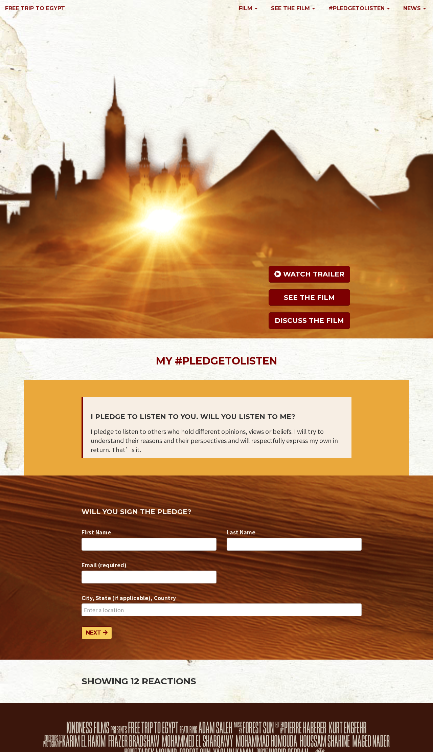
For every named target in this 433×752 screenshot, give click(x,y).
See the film (309, 297)
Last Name (241, 532)
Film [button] (246, 8)
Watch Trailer (312, 274)
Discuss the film (309, 320)
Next (94, 632)
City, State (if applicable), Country (129, 598)
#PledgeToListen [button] (357, 8)
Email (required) (104, 565)
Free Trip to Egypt (35, 8)
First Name (96, 532)
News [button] (413, 8)
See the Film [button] (291, 8)
